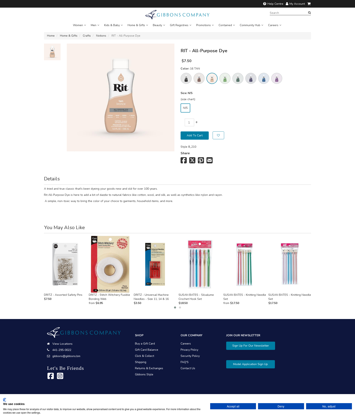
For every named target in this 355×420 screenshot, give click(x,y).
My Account (297, 4)
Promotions (203, 25)
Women (78, 25)
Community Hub (250, 25)
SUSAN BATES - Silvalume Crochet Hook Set (196, 297)
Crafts (87, 36)
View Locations (62, 344)
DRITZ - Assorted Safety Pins (63, 295)
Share (185, 153)
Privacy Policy (189, 350)
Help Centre (275, 4)
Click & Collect (144, 356)
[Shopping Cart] (309, 4)
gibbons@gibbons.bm (66, 356)
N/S (185, 108)
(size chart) (188, 99)
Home (51, 36)
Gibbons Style (144, 374)
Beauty (157, 25)
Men (93, 25)
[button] (175, 307)
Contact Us (188, 368)
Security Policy (190, 356)
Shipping (140, 362)
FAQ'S (185, 362)
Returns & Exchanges (149, 368)
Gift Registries (179, 25)
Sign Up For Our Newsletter (250, 346)
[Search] (309, 13)
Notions (101, 36)
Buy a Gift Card (145, 344)
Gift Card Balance (146, 350)
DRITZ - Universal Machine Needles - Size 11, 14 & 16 (151, 297)
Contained (225, 25)
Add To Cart (195, 135)
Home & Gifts (136, 25)
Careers (273, 25)
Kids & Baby (112, 25)
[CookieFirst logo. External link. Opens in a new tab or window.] (4, 400)
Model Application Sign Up (250, 364)
